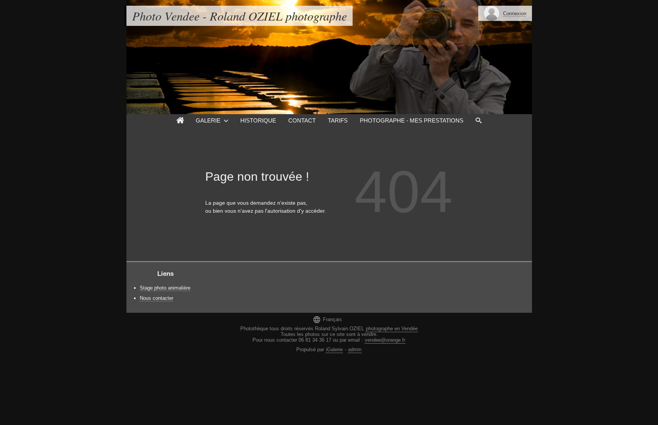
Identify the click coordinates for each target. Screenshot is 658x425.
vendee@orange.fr (385, 340)
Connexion (514, 13)
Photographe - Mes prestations (411, 120)
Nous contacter (156, 298)
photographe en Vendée (392, 328)
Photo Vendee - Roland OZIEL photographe (239, 16)
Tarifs (338, 120)
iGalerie (334, 349)
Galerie (208, 120)
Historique (258, 120)
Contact (302, 120)
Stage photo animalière (165, 288)
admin (354, 349)
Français (327, 319)
